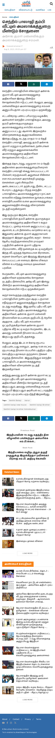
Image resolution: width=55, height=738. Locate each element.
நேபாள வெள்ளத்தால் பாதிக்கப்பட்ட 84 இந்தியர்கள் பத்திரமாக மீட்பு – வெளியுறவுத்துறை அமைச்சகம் (32, 651)
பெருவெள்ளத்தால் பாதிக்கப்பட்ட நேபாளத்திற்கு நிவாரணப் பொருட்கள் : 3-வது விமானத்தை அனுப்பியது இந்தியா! (33, 637)
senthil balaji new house (15, 405)
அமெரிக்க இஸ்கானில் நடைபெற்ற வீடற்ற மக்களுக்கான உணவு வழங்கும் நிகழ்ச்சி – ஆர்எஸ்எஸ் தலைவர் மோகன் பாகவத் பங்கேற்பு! (34, 599)
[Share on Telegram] (47, 84)
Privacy (28, 719)
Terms (38, 719)
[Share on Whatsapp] (34, 84)
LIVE (49, 10)
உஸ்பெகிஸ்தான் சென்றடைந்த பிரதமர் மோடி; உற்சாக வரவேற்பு (32, 480)
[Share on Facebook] (8, 84)
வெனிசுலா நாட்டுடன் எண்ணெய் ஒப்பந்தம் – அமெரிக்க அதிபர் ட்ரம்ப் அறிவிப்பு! (34, 585)
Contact (16, 719)
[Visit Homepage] (26, 4)
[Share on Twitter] (21, 84)
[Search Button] (51, 3)
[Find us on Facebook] (7, 723)
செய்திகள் (10, 10)
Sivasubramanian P (14, 46)
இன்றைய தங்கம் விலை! (29, 541)
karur (27, 400)
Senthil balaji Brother (40, 405)
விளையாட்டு (25, 10)
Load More (28, 553)
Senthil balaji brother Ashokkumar (20, 409)
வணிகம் (40, 10)
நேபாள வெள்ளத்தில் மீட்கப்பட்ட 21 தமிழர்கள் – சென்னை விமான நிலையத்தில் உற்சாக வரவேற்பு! (34, 611)
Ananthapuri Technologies (26, 732)
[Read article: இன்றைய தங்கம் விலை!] (8, 544)
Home (4, 17)
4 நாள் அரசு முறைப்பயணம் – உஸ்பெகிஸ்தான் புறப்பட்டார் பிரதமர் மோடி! (31, 532)
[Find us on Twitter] (15, 723)
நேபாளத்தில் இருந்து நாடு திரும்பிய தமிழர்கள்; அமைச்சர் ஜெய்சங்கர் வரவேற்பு (32, 678)
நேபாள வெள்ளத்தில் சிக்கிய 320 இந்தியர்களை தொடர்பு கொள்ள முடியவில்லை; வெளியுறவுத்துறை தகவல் (34, 665)
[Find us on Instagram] (11, 723)
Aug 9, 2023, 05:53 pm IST (15, 49)
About (4, 719)
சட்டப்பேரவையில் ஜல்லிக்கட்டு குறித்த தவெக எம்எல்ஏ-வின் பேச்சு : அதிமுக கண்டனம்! (32, 521)
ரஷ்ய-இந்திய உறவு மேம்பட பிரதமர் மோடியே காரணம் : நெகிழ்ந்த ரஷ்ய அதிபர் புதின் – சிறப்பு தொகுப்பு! (34, 690)
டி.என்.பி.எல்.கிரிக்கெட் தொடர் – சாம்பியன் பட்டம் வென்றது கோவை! (32, 574)
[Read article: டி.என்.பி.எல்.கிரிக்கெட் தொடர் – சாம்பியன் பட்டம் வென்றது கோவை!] (8, 574)
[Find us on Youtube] (3, 723)
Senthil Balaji (15, 400)
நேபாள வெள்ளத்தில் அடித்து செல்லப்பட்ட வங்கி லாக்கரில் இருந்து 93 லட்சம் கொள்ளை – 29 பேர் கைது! (33, 508)
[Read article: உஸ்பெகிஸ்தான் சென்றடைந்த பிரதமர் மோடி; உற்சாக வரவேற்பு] (8, 482)
